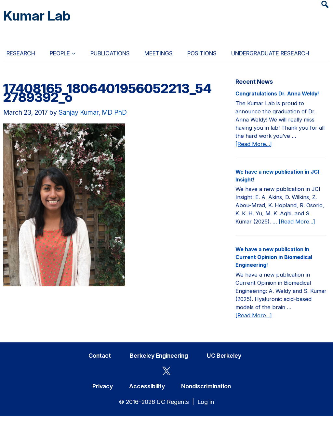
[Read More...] (253, 144)
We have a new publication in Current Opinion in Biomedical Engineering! (273, 257)
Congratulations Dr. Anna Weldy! (277, 94)
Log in (205, 401)
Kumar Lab (37, 15)
